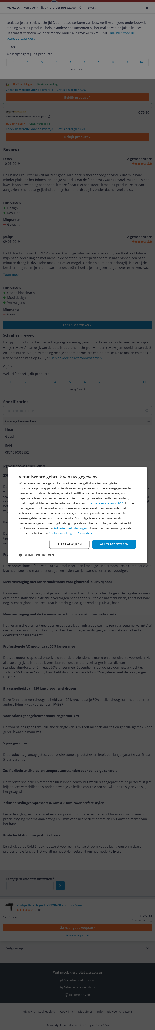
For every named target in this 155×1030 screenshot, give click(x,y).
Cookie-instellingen (62, 533)
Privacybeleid (86, 533)
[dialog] (77, 515)
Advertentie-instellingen (70, 528)
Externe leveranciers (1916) (105, 503)
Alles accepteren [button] (114, 544)
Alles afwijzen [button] (69, 544)
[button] (36, 555)
